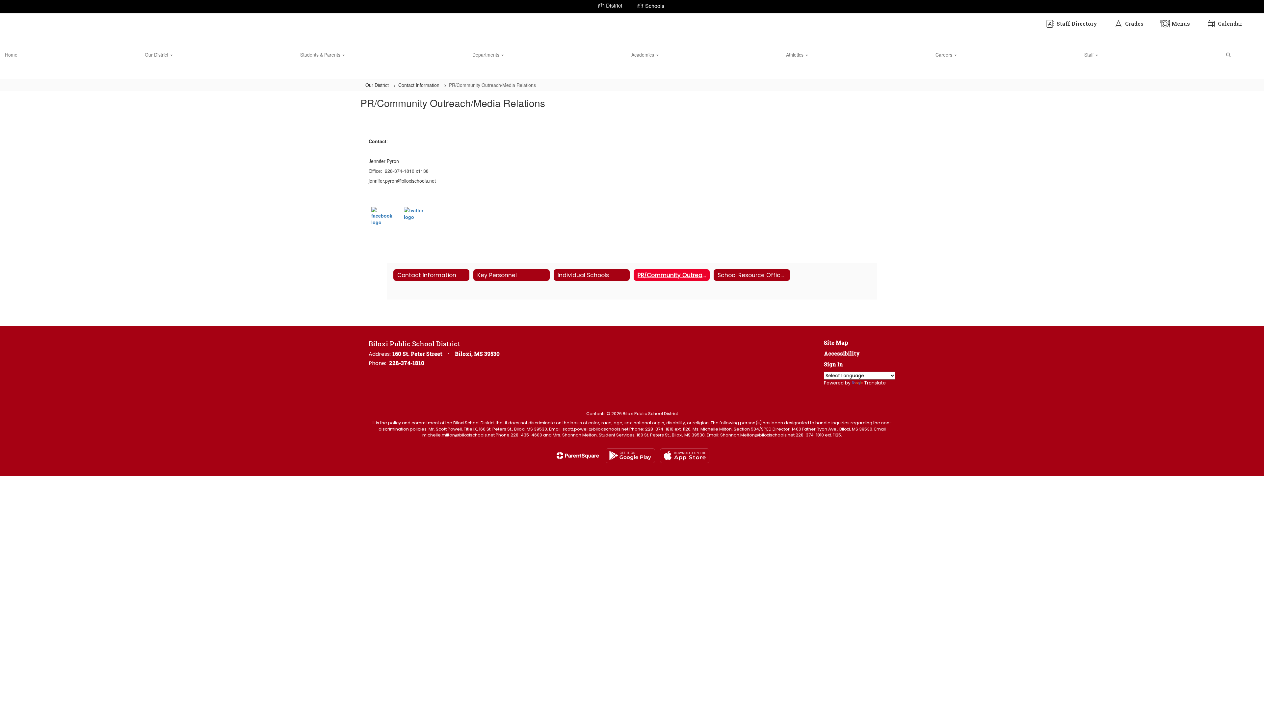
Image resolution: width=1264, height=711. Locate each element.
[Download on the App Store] (684, 455)
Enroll (1247, 70)
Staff (1089, 54)
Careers (944, 54)
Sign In (833, 364)
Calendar (1230, 23)
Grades (1134, 23)
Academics (643, 54)
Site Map (836, 342)
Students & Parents (321, 54)
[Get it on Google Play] (630, 455)
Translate (875, 383)
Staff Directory (1077, 23)
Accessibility (842, 353)
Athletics (795, 54)
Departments (486, 54)
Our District (157, 54)
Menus (1181, 23)
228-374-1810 (406, 362)
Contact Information (419, 85)
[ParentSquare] (578, 456)
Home (11, 54)
